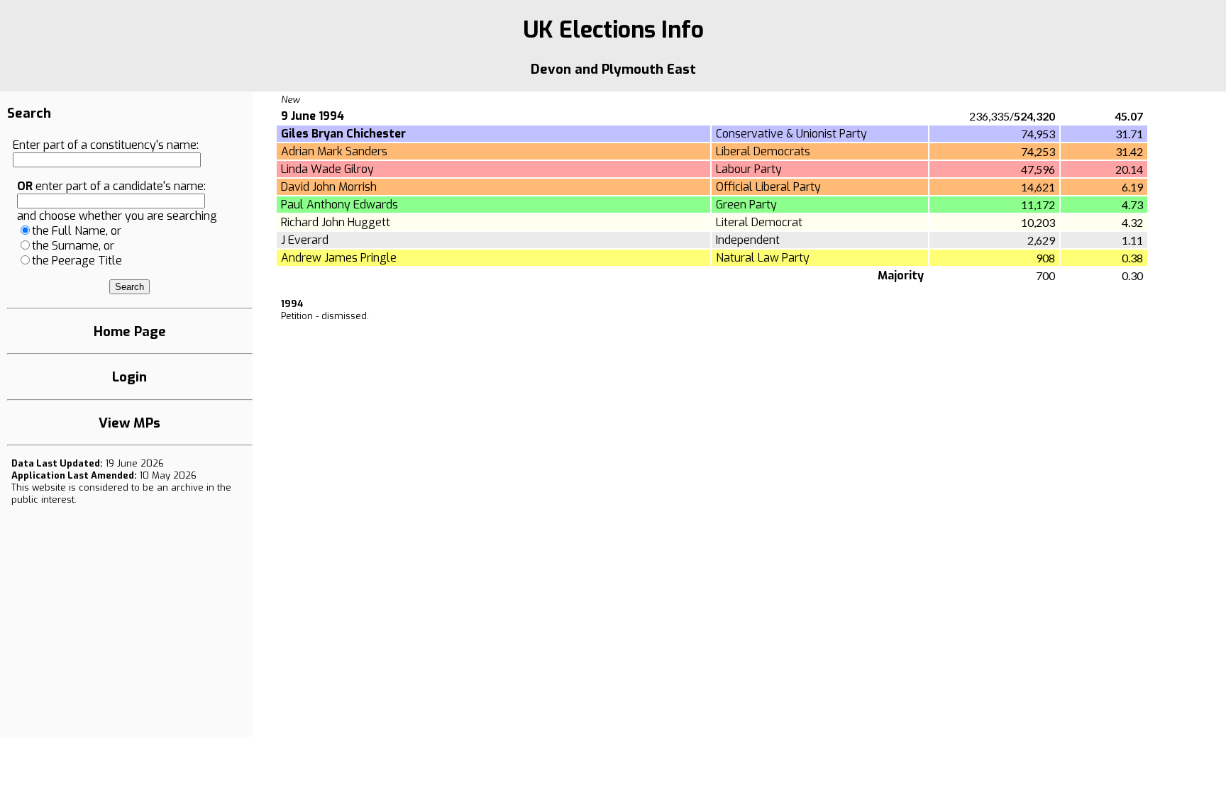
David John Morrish (329, 186)
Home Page (130, 331)
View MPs (129, 423)
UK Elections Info (613, 30)
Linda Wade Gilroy (327, 169)
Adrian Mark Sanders (334, 151)
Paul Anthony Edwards (339, 204)
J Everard (304, 240)
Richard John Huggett (335, 222)
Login (129, 377)
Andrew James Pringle (339, 257)
